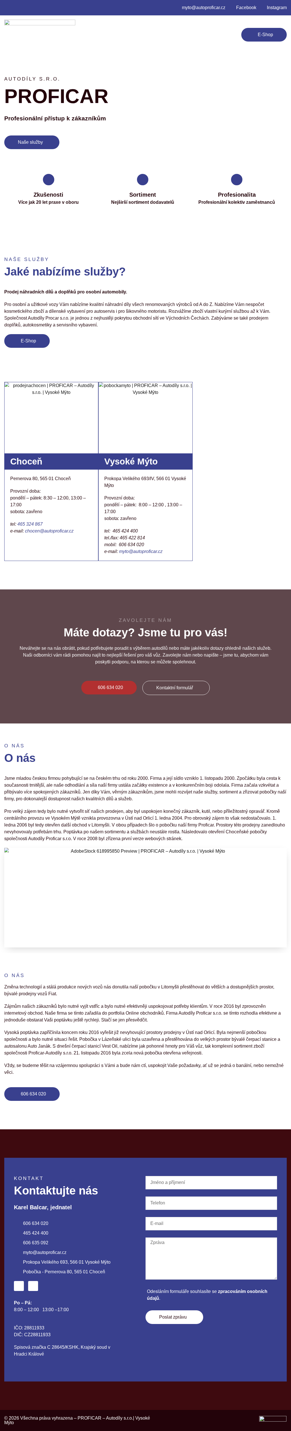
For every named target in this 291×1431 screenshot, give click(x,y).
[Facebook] (19, 1286)
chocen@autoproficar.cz (49, 531)
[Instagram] (33, 1286)
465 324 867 (30, 524)
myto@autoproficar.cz (141, 551)
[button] (116, 34)
